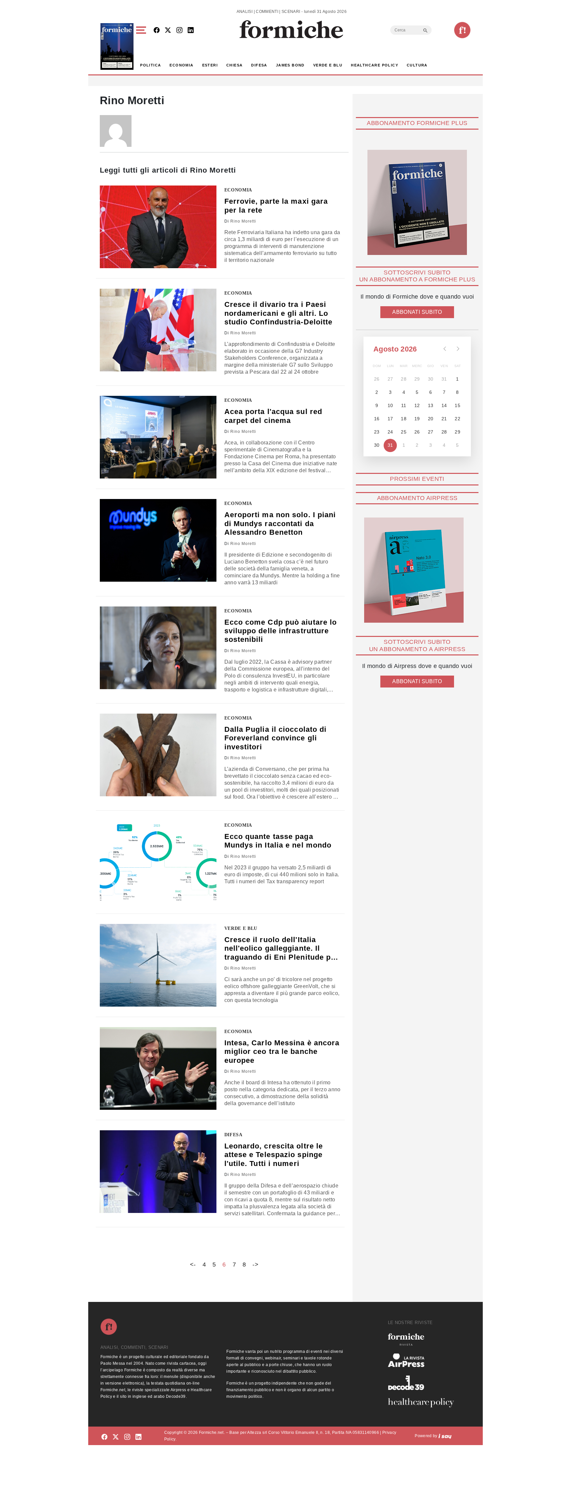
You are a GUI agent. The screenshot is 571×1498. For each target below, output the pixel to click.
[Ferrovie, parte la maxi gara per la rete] (158, 227)
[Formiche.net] (462, 30)
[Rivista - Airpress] (423, 1360)
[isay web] (445, 1436)
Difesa (259, 65)
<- (193, 1264)
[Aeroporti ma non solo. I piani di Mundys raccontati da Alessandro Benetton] (158, 540)
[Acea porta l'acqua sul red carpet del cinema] (158, 437)
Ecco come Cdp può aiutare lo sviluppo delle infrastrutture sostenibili (280, 631)
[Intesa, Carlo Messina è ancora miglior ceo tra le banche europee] (158, 1068)
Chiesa (234, 65)
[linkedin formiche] (138, 1437)
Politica (150, 65)
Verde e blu (327, 65)
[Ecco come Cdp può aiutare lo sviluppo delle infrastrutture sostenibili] (158, 647)
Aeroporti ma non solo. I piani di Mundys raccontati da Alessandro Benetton (280, 523)
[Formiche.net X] (167, 30)
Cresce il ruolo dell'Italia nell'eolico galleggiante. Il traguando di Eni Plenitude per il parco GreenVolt (281, 949)
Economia (181, 65)
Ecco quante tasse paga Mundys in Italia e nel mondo (278, 840)
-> (255, 1264)
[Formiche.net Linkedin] (190, 30)
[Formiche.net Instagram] (179, 30)
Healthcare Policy (374, 65)
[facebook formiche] (104, 1437)
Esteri (210, 65)
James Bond (290, 65)
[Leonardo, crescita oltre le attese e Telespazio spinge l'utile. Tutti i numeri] (158, 1171)
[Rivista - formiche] (423, 1339)
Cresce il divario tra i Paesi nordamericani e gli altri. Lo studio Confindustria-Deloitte (278, 313)
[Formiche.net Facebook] (156, 30)
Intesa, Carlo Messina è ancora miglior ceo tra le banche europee (282, 1051)
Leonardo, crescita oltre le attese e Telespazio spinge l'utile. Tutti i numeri (273, 1155)
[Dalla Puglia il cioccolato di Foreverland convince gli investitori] (158, 755)
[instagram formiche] (127, 1437)
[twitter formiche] (115, 1437)
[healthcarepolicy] (423, 1402)
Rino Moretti (243, 221)
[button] (142, 46)
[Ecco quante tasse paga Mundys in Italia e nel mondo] (158, 862)
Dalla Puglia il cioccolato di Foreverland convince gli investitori (275, 738)
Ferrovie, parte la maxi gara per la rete (276, 205)
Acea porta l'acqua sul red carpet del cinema (273, 415)
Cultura (417, 65)
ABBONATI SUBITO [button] (417, 312)
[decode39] (423, 1382)
